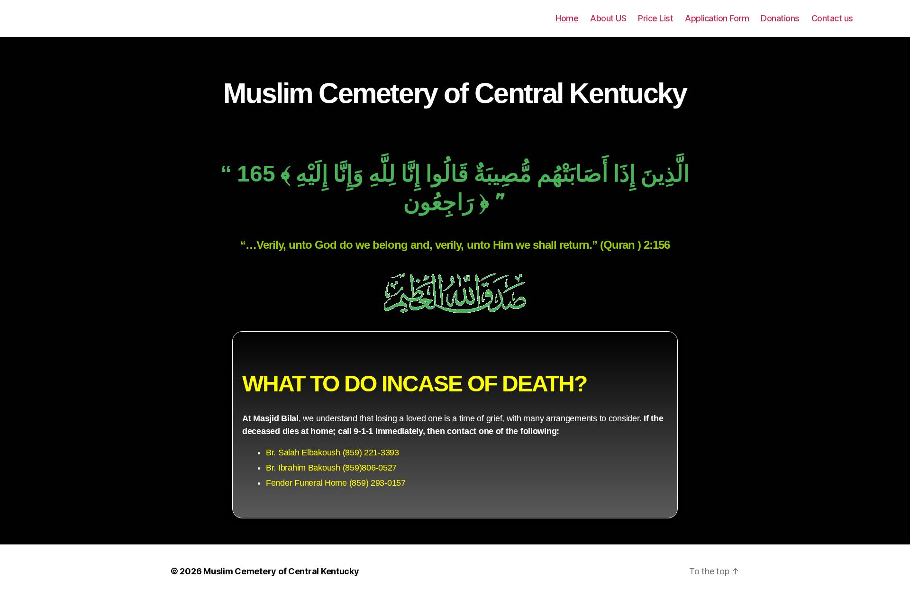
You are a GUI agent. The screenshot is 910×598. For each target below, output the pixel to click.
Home (566, 18)
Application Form (717, 18)
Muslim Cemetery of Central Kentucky (281, 571)
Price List (655, 18)
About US (608, 18)
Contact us (832, 18)
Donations (780, 18)
